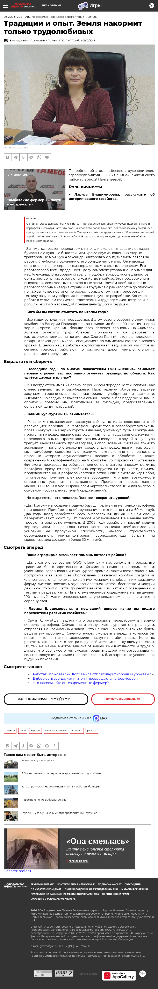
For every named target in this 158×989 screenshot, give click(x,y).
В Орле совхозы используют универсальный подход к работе (61, 773)
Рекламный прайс (42, 884)
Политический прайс (115, 894)
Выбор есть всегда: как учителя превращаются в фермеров (84, 678)
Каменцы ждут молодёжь (37, 760)
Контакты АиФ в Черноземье (76, 884)
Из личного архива (16, 147)
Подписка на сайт (109, 884)
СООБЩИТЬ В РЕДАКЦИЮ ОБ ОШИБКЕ (53, 898)
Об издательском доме (46, 889)
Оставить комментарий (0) (123, 699)
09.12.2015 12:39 (13, 16)
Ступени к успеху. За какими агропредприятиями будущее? (59, 812)
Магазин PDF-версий (134, 889)
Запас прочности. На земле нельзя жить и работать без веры (60, 786)
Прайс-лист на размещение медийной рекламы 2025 (65, 894)
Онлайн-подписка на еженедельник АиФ (91, 889)
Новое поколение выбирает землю (43, 799)
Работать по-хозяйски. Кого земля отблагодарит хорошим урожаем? (92, 674)
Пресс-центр (133, 884)
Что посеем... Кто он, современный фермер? (71, 683)
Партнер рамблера (87, 974)
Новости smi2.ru (17, 871)
